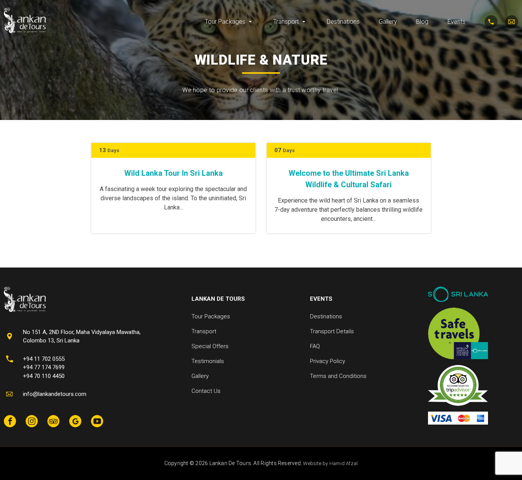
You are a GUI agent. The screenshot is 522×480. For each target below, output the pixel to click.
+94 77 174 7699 (44, 367)
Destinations (343, 21)
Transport (286, 21)
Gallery (388, 21)
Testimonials (207, 361)
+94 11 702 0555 (44, 358)
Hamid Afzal (343, 463)
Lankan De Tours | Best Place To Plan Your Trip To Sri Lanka (25, 21)
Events (456, 21)
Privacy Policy (327, 361)
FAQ (315, 346)
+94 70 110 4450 (44, 376)
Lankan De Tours (218, 298)
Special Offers (210, 346)
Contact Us (205, 391)
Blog (422, 21)
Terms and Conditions (338, 376)
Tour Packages (225, 21)
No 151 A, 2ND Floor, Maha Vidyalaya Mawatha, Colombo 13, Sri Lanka (82, 336)
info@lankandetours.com (54, 394)
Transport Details (332, 331)
